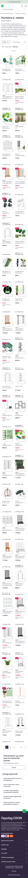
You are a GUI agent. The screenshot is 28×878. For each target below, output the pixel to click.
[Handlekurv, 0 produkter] (22, 6)
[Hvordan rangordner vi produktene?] (2, 46)
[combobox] (14, 9)
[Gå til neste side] (24, 747)
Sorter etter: (8, 47)
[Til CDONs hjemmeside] (2, 6)
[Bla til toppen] (24, 811)
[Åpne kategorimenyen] (25, 6)
